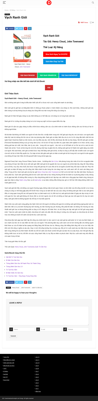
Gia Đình (5, 374)
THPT (5, 368)
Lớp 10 (37, 363)
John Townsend (24, 67)
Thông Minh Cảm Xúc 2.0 (14, 266)
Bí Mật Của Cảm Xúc (13, 260)
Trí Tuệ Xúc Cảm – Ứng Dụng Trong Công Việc (21, 276)
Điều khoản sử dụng (8, 365)
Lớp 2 (37, 385)
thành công (23, 180)
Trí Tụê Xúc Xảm (11, 270)
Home (6, 10)
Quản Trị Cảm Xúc (41, 247)
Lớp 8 (37, 368)
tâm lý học (54, 161)
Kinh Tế (5, 377)
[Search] (93, 2)
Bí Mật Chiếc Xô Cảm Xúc (14, 273)
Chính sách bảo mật (8, 363)
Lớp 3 (37, 383)
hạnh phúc (38, 180)
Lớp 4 (37, 380)
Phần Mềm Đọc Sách (9, 360)
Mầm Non (38, 391)
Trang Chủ (6, 357)
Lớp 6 (37, 374)
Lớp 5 (37, 377)
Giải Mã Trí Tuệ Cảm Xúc (14, 257)
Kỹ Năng (12, 10)
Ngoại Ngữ (6, 380)
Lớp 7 (37, 371)
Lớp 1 (37, 388)
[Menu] (4, 2)
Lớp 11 (37, 360)
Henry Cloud (41, 172)
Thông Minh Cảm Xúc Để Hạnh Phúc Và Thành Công (23, 263)
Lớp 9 (37, 365)
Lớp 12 (37, 357)
